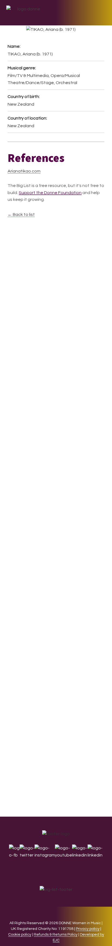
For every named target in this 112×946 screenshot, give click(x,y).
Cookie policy (19, 934)
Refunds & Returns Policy (55, 934)
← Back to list (21, 214)
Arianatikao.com (24, 171)
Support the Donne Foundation (50, 193)
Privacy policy (87, 929)
